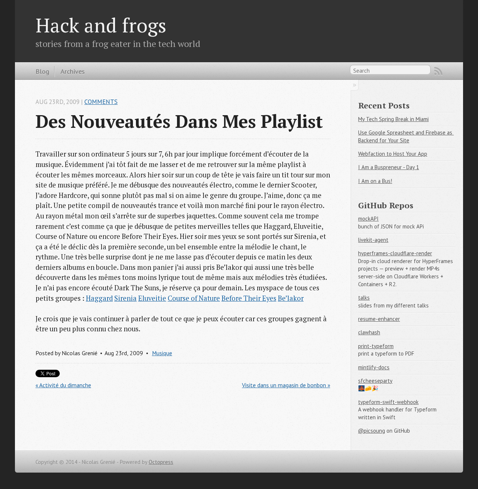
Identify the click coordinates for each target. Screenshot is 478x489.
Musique (162, 353)
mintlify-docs (373, 367)
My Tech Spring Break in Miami (393, 119)
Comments (101, 102)
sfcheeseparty (375, 380)
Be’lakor (291, 298)
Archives (72, 71)
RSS (438, 71)
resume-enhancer (379, 318)
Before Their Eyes (248, 298)
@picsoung (371, 430)
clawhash (369, 332)
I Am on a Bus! (375, 180)
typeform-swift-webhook (388, 402)
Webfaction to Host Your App (392, 153)
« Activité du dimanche (63, 385)
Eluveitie (152, 298)
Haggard (99, 298)
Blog (42, 71)
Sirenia (125, 298)
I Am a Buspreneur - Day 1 (388, 167)
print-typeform (376, 346)
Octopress (161, 462)
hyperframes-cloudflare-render (395, 253)
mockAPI (368, 218)
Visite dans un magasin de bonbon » (286, 385)
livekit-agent (373, 239)
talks (364, 297)
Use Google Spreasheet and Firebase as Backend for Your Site (406, 136)
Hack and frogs (101, 25)
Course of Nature (194, 298)
